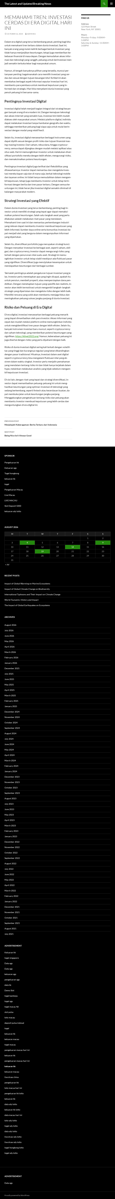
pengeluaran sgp (12, 979)
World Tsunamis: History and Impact (21, 600)
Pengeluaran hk (11, 462)
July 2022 (8, 869)
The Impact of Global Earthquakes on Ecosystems (27, 605)
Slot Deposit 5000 (12, 506)
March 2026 (10, 652)
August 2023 (10, 798)
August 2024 (10, 733)
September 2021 (12, 923)
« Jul (7, 564)
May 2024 (9, 749)
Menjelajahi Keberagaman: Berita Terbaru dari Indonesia (30, 423)
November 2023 (12, 782)
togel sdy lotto (11, 1153)
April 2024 (9, 755)
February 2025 (11, 701)
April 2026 (9, 646)
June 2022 (9, 874)
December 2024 (11, 711)
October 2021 (11, 917)
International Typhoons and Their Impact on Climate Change (32, 594)
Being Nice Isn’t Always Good (17, 434)
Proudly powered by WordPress (16, 1195)
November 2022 (12, 847)
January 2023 (10, 836)
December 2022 (11, 841)
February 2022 (11, 896)
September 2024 (12, 728)
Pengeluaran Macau (13, 489)
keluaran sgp (10, 974)
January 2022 (10, 901)
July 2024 (8, 738)
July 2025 (8, 673)
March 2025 (10, 695)
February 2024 (11, 766)
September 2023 (12, 793)
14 (72, 547)
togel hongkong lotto (14, 1147)
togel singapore (11, 958)
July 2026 (8, 630)
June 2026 (9, 636)
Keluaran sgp (10, 468)
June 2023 (9, 809)
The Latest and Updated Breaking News (27, 3)
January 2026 (10, 663)
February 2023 (11, 831)
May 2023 (9, 814)
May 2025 (9, 684)
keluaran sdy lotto (12, 511)
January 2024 (10, 771)
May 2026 (9, 641)
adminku (31, 34)
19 (42, 551)
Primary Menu (111, 3)
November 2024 (12, 717)
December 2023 (11, 776)
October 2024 (11, 722)
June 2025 (9, 679)
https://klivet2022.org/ (27, 336)
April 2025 (9, 690)
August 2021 (10, 928)
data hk (7, 985)
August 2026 (10, 625)
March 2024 (10, 760)
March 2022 (10, 890)
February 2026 (11, 657)
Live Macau (9, 495)
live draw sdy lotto (13, 1142)
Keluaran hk (10, 952)
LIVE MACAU (10, 500)
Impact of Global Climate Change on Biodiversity (27, 589)
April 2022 (9, 885)
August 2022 (10, 863)
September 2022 (12, 858)
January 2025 (10, 706)
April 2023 (9, 820)
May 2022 (9, 879)
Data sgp (8, 963)
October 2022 (11, 852)
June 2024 (9, 744)
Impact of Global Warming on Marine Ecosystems (27, 583)
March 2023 (10, 825)
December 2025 (11, 668)
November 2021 (12, 912)
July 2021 (8, 934)
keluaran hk (9, 478)
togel (6, 484)
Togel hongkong (11, 473)
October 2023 (11, 787)
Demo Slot (9, 990)
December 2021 (11, 907)
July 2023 (8, 804)
